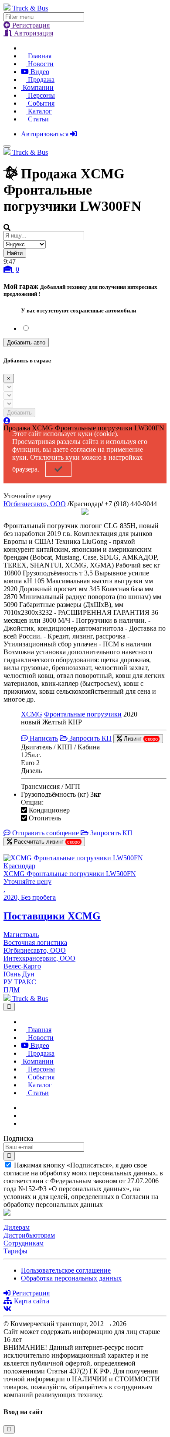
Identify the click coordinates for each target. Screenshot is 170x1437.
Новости (40, 63)
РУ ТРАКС (19, 982)
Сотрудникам (23, 1243)
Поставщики (52, 916)
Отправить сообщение (44, 833)
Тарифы (15, 1251)
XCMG (31, 714)
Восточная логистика (35, 942)
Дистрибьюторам (29, 1235)
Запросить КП (90, 738)
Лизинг (140, 738)
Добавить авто (26, 342)
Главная (38, 56)
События (40, 103)
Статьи (37, 119)
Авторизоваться (45, 134)
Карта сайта (30, 1301)
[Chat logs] (23, 1107)
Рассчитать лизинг (46, 841)
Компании (37, 87)
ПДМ (11, 989)
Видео (39, 71)
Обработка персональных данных (71, 1278)
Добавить (19, 412)
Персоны (40, 95)
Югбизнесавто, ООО (34, 503)
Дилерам (16, 1227)
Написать (43, 738)
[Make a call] (23, 1123)
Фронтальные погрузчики (83, 714)
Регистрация (30, 25)
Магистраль (21, 934)
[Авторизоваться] (6, 421)
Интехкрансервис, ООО (39, 958)
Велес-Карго (22, 966)
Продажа (40, 79)
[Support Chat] (23, 1115)
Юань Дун (18, 974)
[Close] (9, 1007)
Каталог (39, 111)
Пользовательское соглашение (66, 1270)
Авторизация (32, 33)
